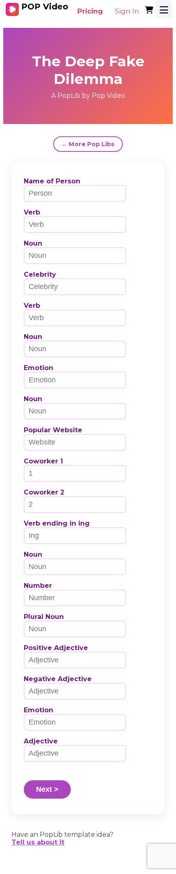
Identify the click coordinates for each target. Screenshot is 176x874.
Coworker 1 (43, 461)
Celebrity (40, 274)
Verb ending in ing (57, 523)
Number (38, 585)
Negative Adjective (58, 679)
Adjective (41, 741)
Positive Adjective (56, 648)
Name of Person (52, 181)
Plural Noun (44, 617)
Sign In (127, 11)
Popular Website (53, 430)
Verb (32, 212)
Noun (33, 243)
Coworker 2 (44, 492)
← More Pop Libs (88, 144)
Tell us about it (37, 842)
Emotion (38, 368)
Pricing (90, 11)
